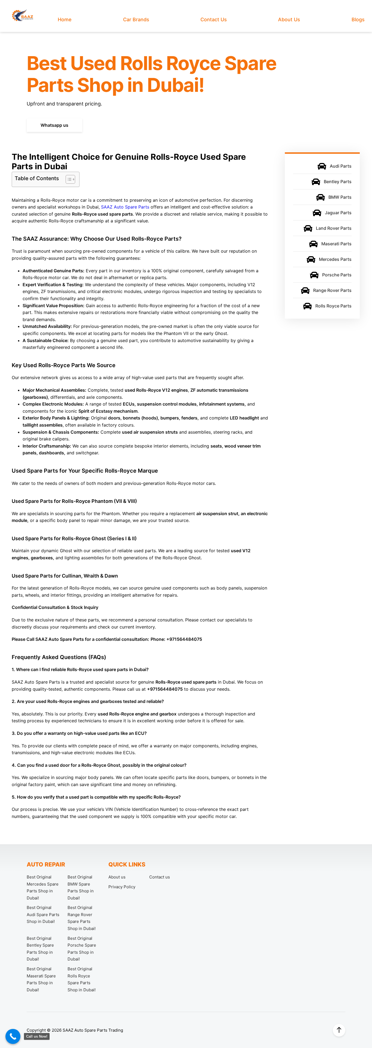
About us (289, 19)
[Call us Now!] (12, 1036)
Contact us (213, 19)
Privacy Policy (121, 886)
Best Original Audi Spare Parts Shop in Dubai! (43, 914)
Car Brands (136, 19)
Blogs (358, 19)
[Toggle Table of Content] (68, 179)
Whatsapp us (54, 125)
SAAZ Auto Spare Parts (125, 207)
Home (65, 19)
